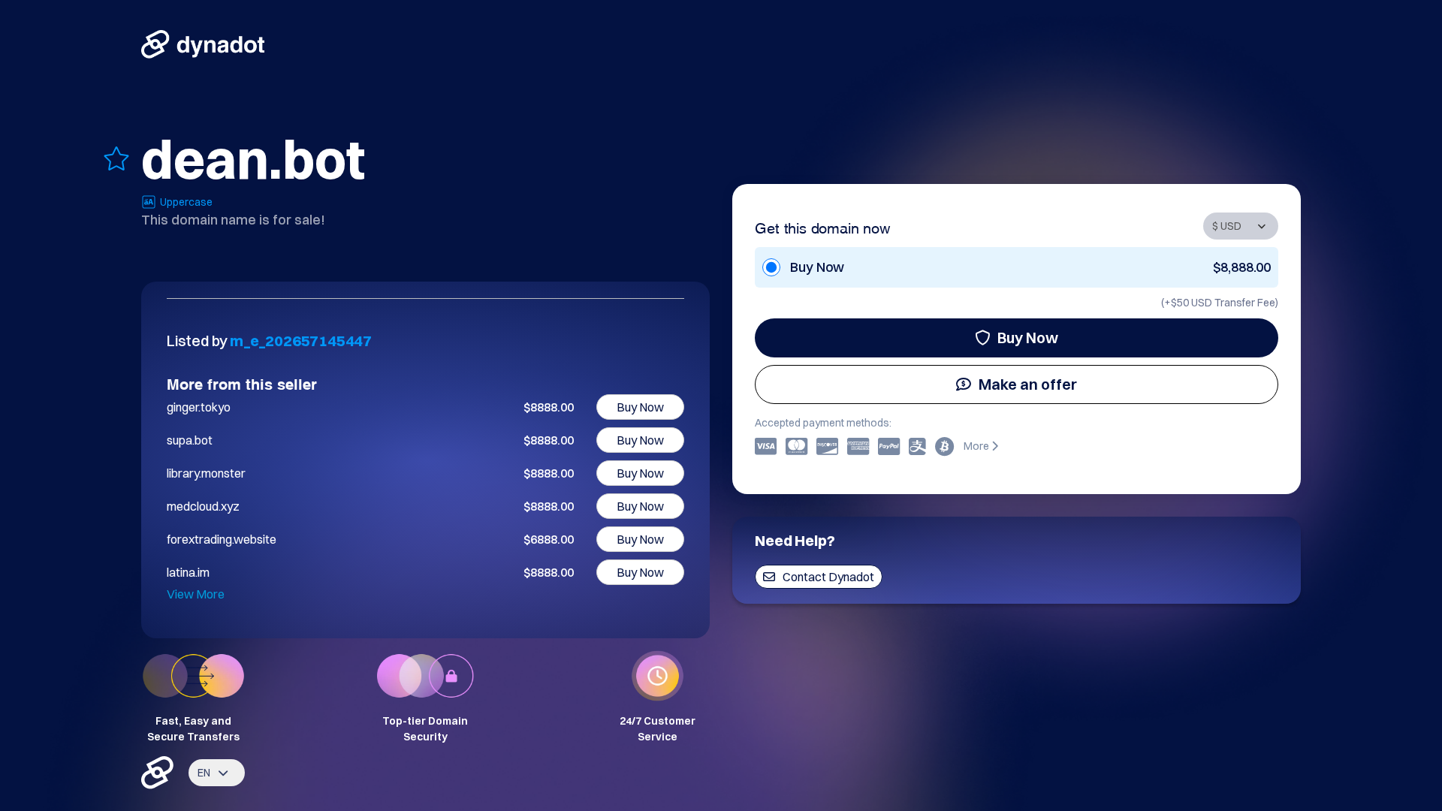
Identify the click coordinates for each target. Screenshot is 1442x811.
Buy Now (1027, 337)
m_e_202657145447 (301, 340)
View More (196, 593)
